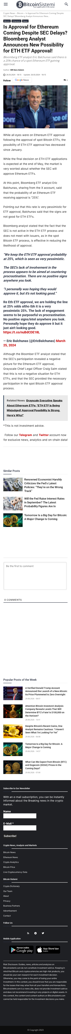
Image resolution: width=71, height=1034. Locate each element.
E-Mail (8, 823)
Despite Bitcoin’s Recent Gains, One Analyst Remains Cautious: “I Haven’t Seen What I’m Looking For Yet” (44, 729)
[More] (54, 456)
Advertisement (10, 910)
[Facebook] (16, 456)
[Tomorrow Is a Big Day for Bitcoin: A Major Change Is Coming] (13, 520)
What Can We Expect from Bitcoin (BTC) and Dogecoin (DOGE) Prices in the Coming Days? (46, 765)
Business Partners (11, 906)
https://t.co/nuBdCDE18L (21, 332)
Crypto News (9, 13)
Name (7, 811)
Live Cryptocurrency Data (15, 872)
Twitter (44, 435)
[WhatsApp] (31, 456)
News (25, 21)
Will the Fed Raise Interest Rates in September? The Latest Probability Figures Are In (44, 502)
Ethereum (16, 21)
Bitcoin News (9, 852)
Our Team (7, 891)
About (6, 896)
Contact (7, 915)
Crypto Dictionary (11, 886)
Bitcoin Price (9, 867)
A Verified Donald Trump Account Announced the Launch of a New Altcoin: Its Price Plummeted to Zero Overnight (46, 691)
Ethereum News (10, 857)
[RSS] (28, 933)
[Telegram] (46, 456)
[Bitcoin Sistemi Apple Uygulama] (49, 953)
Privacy (6, 901)
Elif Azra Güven (17, 70)
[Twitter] (24, 456)
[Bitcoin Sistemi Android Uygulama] (22, 953)
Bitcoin (20, 13)
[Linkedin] (39, 456)
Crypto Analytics (11, 862)
